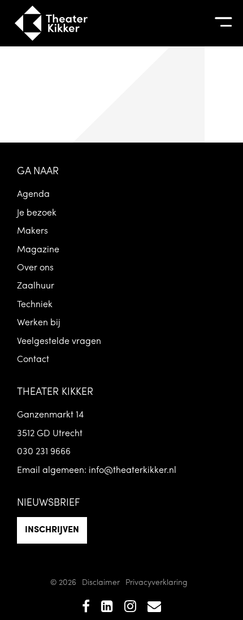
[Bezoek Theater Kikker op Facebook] (86, 608)
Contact (33, 359)
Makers (32, 231)
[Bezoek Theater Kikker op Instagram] (130, 608)
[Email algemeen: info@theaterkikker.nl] (154, 608)
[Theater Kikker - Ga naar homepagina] (50, 23)
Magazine (38, 250)
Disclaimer (101, 583)
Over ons (35, 268)
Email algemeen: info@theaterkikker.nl (96, 470)
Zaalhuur (35, 286)
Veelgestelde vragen (59, 341)
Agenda (33, 194)
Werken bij (38, 323)
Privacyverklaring (156, 583)
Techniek (35, 304)
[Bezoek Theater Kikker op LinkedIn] (107, 608)
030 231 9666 (44, 452)
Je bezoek (37, 213)
